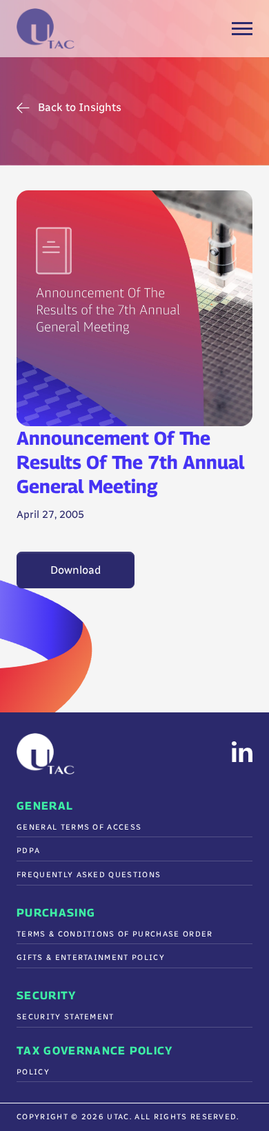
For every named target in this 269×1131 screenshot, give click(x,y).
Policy (33, 1072)
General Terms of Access (79, 827)
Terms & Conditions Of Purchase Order (115, 934)
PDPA (28, 850)
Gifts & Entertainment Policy (91, 957)
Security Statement (65, 1016)
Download (75, 570)
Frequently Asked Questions (89, 874)
